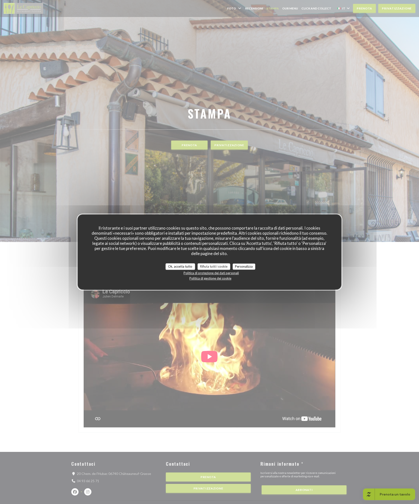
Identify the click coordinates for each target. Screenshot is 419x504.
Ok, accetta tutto (180, 266)
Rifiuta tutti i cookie (213, 266)
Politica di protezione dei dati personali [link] (211, 273)
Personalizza (244, 266)
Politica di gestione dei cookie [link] (210, 278)
